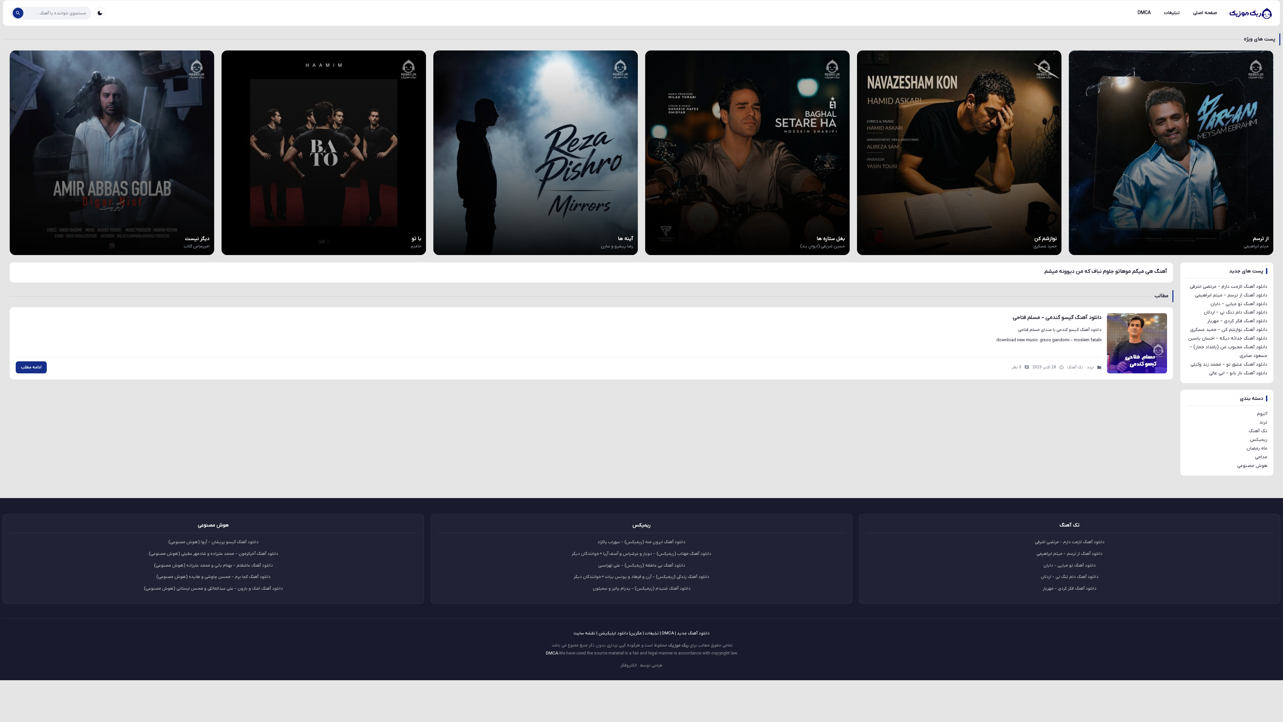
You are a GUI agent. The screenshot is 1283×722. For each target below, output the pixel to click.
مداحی (1261, 457)
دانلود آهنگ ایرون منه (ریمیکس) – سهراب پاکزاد (641, 542)
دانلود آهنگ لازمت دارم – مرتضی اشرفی (1228, 286)
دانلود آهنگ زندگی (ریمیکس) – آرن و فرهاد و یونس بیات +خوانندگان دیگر (641, 577)
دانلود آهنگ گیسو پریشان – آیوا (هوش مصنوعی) (213, 542)
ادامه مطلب (31, 367)
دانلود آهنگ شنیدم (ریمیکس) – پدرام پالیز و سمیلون (642, 588)
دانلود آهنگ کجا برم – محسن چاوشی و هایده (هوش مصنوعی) (213, 577)
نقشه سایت (584, 633)
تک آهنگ (1258, 431)
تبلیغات (1172, 13)
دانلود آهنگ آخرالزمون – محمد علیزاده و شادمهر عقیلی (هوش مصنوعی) (213, 554)
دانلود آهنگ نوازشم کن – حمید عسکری (1228, 330)
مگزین (636, 633)
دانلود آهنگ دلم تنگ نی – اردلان (1235, 312)
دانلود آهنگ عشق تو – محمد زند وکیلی (1228, 364)
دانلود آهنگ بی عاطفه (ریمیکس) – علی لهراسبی (641, 565)
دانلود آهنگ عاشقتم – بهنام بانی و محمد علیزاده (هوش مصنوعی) (213, 565)
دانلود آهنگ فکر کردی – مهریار (1237, 321)
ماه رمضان (1257, 448)
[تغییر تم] (100, 13)
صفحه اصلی (1205, 13)
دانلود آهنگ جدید (693, 633)
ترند (1263, 422)
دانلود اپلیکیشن (613, 633)
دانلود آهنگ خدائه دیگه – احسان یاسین (1227, 338)
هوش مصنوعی (1252, 466)
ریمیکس (1258, 440)
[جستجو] (18, 13)
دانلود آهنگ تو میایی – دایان (1238, 304)
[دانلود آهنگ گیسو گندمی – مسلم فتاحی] (1137, 343)
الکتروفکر (628, 665)
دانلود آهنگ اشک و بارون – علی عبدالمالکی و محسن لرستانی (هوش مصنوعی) (213, 588)
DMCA (1144, 13)
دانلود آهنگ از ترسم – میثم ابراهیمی (1231, 295)
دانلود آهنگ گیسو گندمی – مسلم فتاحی (1057, 317)
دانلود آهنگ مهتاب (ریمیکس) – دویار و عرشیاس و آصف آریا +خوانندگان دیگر (641, 554)
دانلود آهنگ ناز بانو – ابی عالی (1238, 373)
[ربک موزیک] (1250, 13)
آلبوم (1262, 414)
